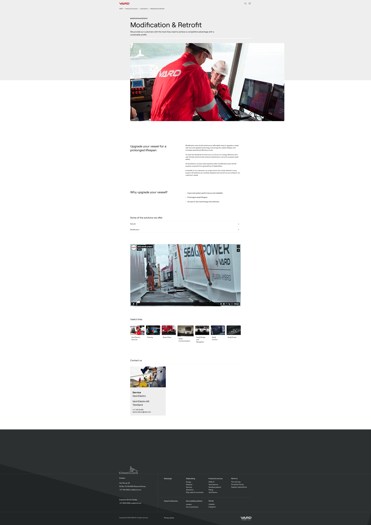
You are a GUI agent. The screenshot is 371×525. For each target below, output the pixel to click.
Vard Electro (144, 8)
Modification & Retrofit (157, 8)
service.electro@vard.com (142, 412)
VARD (121, 8)
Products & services (131, 8)
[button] (250, 3)
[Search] (245, 3)
